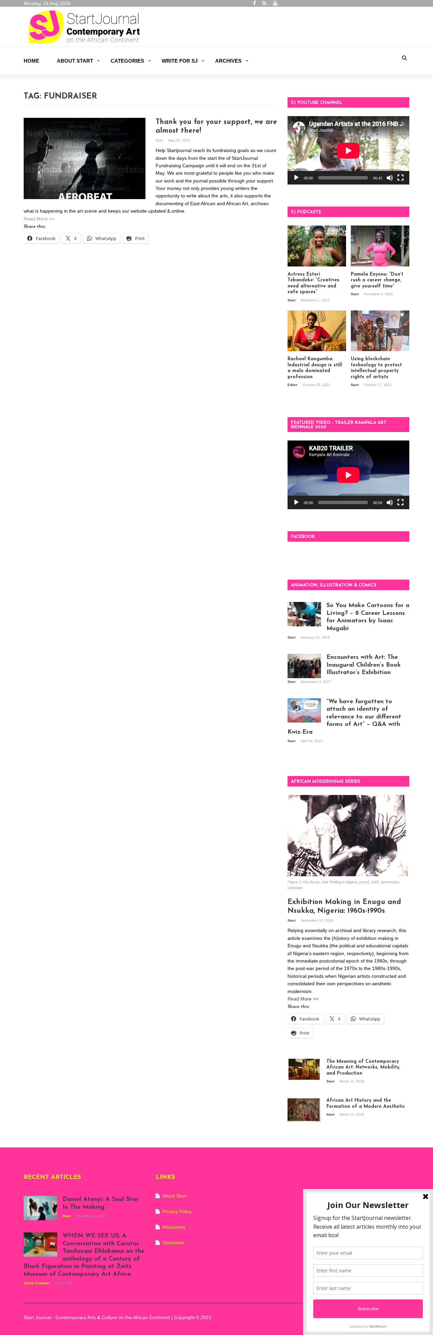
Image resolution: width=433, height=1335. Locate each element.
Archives (228, 61)
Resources (173, 1227)
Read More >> (39, 218)
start (160, 140)
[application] (348, 150)
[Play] (296, 177)
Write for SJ (180, 61)
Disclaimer (173, 1242)
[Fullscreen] (400, 177)
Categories (127, 61)
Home (31, 61)
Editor (293, 385)
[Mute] (389, 177)
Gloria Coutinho (37, 1283)
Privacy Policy (177, 1211)
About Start (75, 61)
